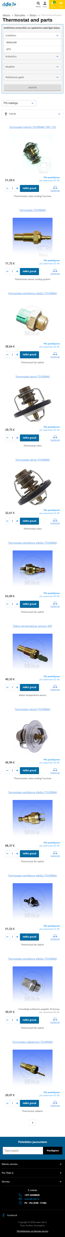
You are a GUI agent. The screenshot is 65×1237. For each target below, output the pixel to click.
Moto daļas (20, 15)
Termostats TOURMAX (32, 210)
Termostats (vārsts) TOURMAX (32, 709)
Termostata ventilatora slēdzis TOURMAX (32, 293)
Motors (33, 15)
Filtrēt (12, 113)
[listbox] (32, 46)
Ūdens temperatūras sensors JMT (32, 626)
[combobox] (32, 35)
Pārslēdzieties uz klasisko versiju (32, 1231)
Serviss (6, 1181)
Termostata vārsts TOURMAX (32, 376)
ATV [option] (8, 49)
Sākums (6, 15)
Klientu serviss (10, 1164)
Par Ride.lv (8, 1172)
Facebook (12, 1215)
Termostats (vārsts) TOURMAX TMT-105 (32, 127)
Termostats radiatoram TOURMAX (32, 1042)
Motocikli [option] (11, 42)
